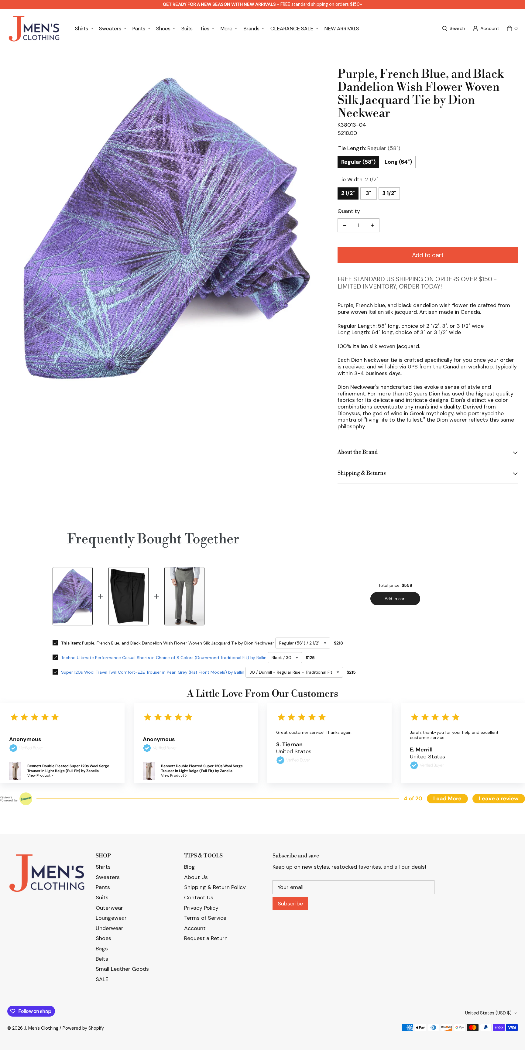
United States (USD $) (488, 1013)
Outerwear (109, 907)
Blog (189, 866)
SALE (102, 979)
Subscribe (290, 903)
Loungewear (111, 918)
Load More (447, 798)
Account (195, 928)
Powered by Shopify (83, 1028)
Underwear (109, 928)
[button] (83, 28)
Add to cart (428, 255)
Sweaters (108, 877)
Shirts (103, 866)
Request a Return (206, 938)
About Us (196, 877)
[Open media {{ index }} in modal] (167, 227)
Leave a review (499, 798)
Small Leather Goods (122, 969)
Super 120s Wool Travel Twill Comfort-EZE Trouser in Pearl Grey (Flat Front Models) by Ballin (152, 672)
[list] (167, 228)
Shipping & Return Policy (215, 887)
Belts (102, 959)
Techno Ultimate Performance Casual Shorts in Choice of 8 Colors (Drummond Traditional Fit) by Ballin (163, 657)
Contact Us (198, 897)
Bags (102, 948)
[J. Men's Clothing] (33, 28)
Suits (102, 897)
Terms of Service (205, 918)
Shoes (103, 938)
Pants (103, 887)
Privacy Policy (201, 907)
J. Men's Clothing (41, 1028)
